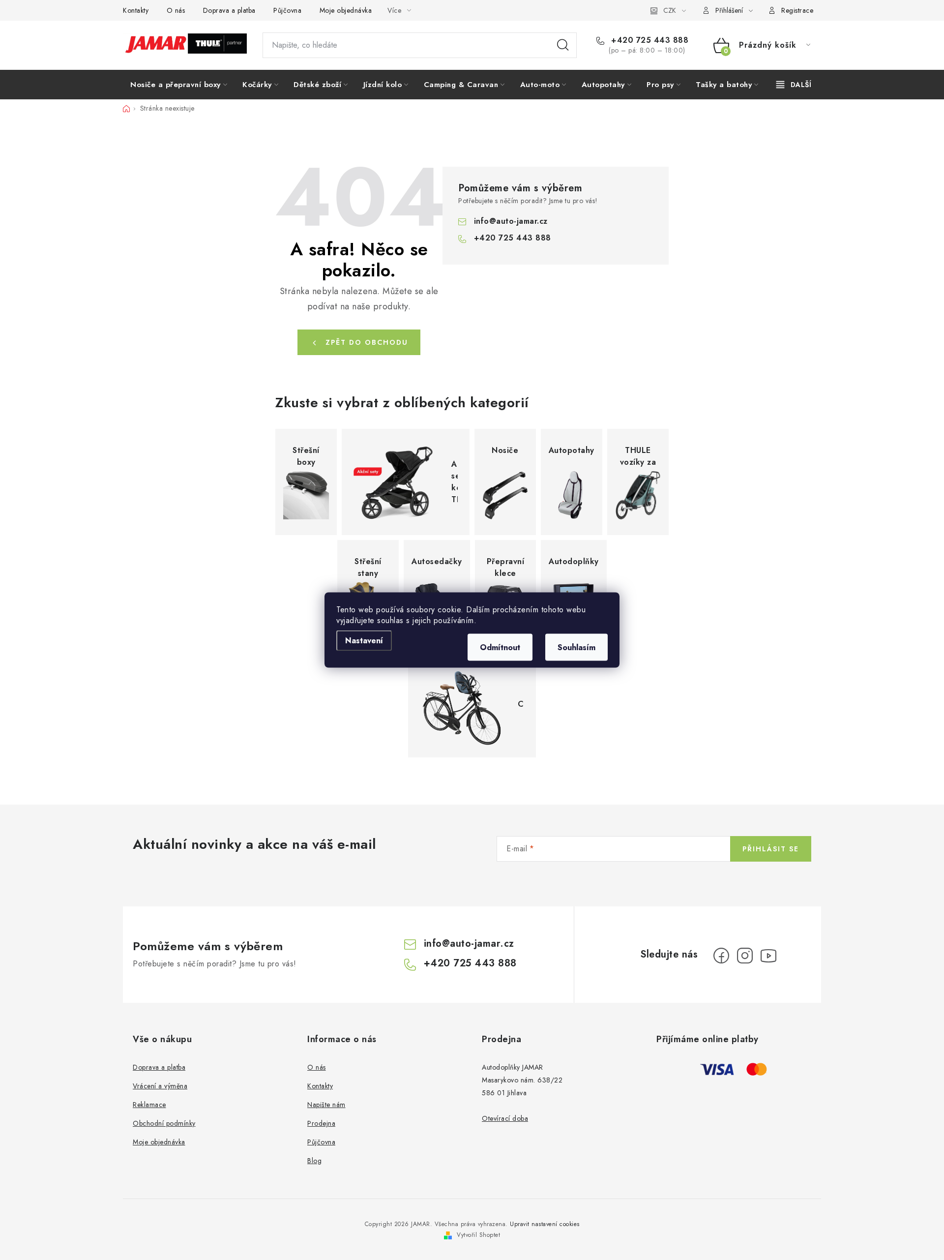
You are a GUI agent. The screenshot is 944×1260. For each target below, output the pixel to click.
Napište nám (326, 1105)
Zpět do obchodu (366, 342)
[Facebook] (721, 955)
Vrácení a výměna (160, 1086)
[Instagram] (745, 955)
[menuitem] (179, 84)
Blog (314, 1161)
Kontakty (135, 10)
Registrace (797, 10)
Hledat (563, 45)
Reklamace (149, 1105)
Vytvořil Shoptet (478, 1234)
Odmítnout (500, 647)
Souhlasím (576, 647)
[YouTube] (768, 955)
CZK (669, 10)
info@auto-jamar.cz (511, 221)
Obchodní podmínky (164, 1123)
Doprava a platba (229, 10)
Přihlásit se (770, 849)
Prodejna (321, 1123)
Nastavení (364, 640)
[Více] (794, 84)
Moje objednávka (346, 10)
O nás (176, 10)
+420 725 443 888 (648, 40)
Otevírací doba (505, 1118)
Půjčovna (287, 10)
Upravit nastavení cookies (545, 1224)
